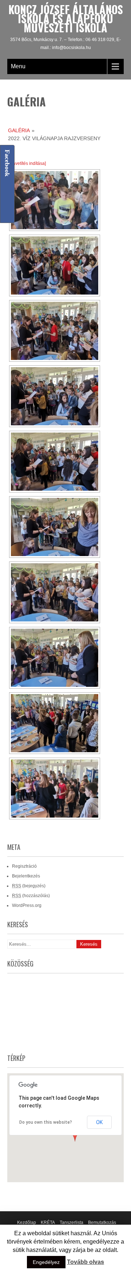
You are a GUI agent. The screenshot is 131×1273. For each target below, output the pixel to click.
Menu (18, 66)
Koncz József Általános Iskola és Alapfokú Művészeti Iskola (65, 18)
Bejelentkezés (26, 876)
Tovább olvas (85, 1262)
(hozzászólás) (31, 895)
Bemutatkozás (102, 1222)
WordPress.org (26, 905)
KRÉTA (48, 1222)
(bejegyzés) (28, 885)
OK (99, 1122)
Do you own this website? (45, 1122)
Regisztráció (24, 866)
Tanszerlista (71, 1222)
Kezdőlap (26, 1222)
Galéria (18, 130)
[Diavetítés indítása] (26, 163)
